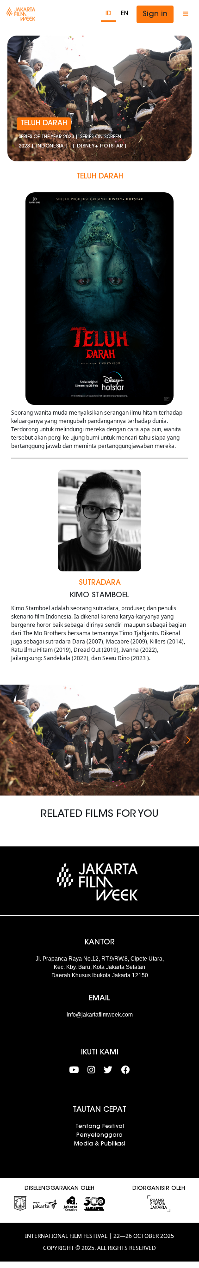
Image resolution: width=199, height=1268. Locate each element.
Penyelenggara (99, 1135)
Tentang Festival (99, 1126)
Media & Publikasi (99, 1144)
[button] (11, 740)
